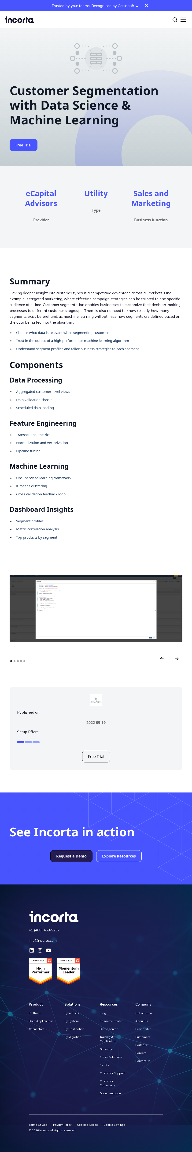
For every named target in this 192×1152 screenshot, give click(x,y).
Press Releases (111, 1057)
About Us (141, 1021)
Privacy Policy (62, 1124)
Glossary (106, 1049)
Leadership (143, 1029)
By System (71, 1021)
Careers (140, 1053)
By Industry (71, 1013)
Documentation (110, 1093)
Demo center (109, 1029)
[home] (19, 19)
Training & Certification (108, 1039)
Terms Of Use (38, 1124)
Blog (103, 1013)
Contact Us (142, 1061)
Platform (35, 1013)
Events (104, 1065)
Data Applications (41, 1021)
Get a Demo (143, 1013)
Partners (141, 1045)
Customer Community (107, 1083)
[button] (182, 19)
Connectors (36, 1029)
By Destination (74, 1029)
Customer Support (112, 1073)
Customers (142, 1037)
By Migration (72, 1037)
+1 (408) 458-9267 (44, 930)
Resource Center (111, 1021)
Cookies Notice (87, 1124)
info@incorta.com (43, 940)
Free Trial (23, 145)
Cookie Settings (114, 1124)
